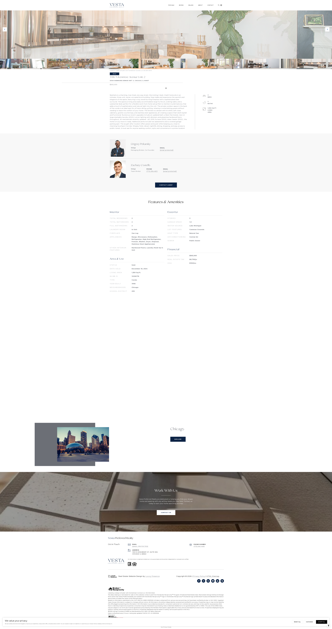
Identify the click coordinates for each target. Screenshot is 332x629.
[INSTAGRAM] (203, 581)
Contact (210, 5)
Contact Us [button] (166, 512)
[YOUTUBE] (213, 581)
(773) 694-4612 (152, 171)
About (200, 5)
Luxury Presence (152, 576)
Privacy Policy (199, 576)
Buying (181, 5)
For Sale (171, 5)
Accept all (321, 622)
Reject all (297, 622)
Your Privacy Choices (166, 627)
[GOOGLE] (222, 581)
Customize (309, 622)
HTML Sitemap (213, 576)
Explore (177, 439)
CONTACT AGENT (166, 185)
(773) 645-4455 (199, 546)
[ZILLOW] (217, 581)
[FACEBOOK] (199, 581)
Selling (190, 5)
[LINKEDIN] (208, 581)
